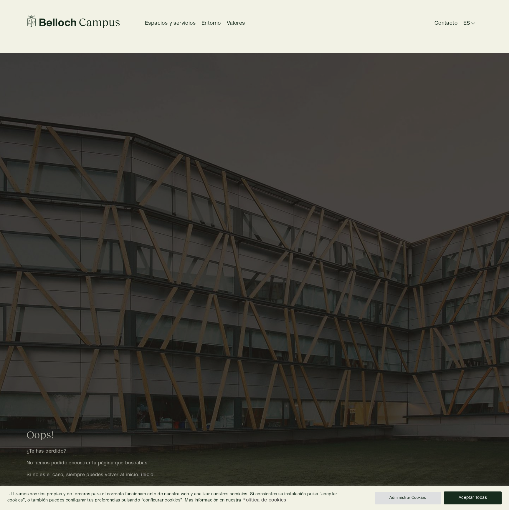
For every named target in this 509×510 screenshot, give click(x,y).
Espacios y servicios (170, 23)
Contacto (445, 23)
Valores (236, 23)
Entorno (211, 23)
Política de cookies (264, 500)
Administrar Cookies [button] (407, 498)
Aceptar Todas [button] (473, 498)
